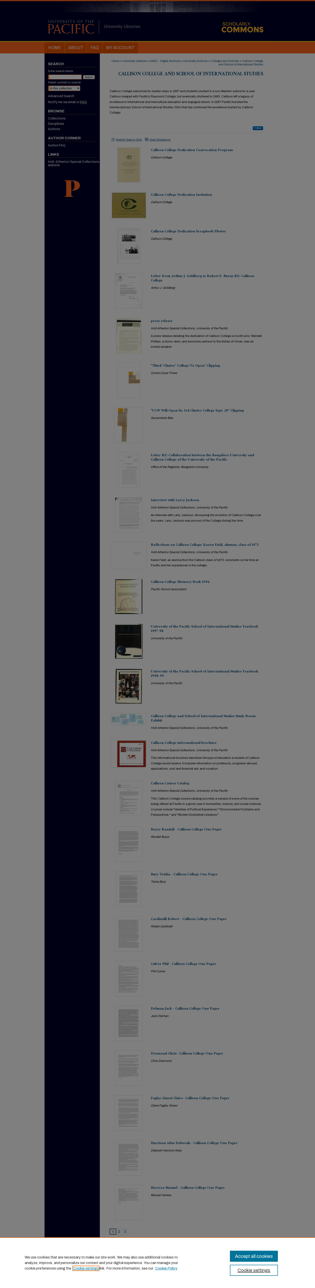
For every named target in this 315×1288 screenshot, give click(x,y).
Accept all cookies (254, 1256)
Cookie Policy (166, 1268)
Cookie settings (86, 1268)
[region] (157, 1262)
